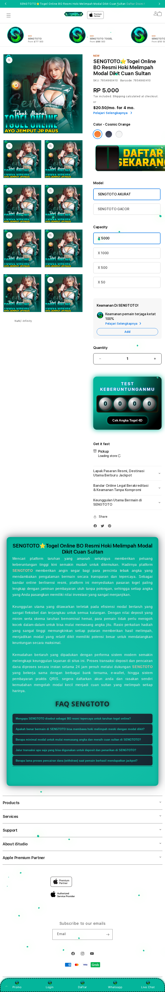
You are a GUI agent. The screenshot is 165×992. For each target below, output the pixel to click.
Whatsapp (115, 987)
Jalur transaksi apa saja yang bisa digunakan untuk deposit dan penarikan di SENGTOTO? (76, 750)
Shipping (119, 96)
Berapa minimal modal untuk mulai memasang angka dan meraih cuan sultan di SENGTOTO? (78, 739)
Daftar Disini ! (136, 3)
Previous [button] (5, 4)
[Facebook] (96, 527)
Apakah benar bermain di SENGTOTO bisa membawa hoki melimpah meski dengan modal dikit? (80, 729)
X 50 (101, 282)
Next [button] (159, 4)
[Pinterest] (111, 527)
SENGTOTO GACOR (113, 209)
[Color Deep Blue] (108, 134)
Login (50, 987)
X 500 (102, 268)
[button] (8, 15)
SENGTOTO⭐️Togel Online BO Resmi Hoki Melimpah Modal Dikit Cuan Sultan (82, 3)
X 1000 (103, 253)
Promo (17, 987)
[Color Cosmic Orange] (97, 134)
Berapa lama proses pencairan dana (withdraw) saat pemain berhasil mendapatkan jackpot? (77, 760)
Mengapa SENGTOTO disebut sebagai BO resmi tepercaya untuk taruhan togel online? (73, 718)
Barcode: (126, 80)
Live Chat (148, 987)
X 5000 (104, 238)
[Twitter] (104, 527)
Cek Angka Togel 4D (127, 420)
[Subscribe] (107, 934)
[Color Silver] (119, 134)
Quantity (100, 348)
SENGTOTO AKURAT (114, 194)
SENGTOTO (22, 570)
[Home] (74, 14)
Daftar (82, 987)
